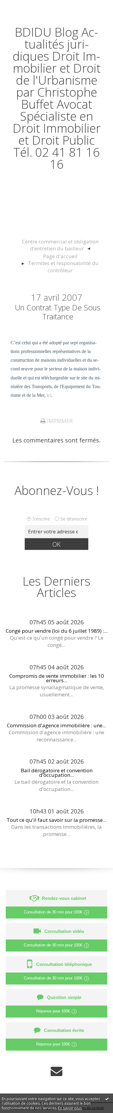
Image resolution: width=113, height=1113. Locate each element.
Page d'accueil (60, 256)
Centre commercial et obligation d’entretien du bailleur (60, 245)
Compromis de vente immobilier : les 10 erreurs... (56, 678)
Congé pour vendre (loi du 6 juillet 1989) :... (57, 630)
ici (49, 395)
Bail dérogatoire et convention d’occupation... (57, 772)
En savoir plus (70, 1108)
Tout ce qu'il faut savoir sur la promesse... (56, 819)
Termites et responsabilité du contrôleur (63, 267)
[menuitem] (60, 245)
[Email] (56, 1071)
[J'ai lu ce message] (107, 1098)
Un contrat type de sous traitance (57, 311)
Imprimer (59, 420)
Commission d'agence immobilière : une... (56, 725)
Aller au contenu (26, 6)
